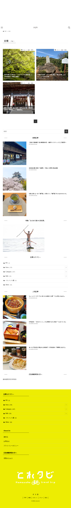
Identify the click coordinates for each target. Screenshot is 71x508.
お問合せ (7, 441)
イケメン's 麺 (10, 280)
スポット (35, 497)
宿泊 (46, 497)
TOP (25, 497)
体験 (29, 497)
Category (10, 271)
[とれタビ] (35, 27)
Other (8, 285)
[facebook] (33, 494)
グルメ (41, 497)
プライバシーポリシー (11, 445)
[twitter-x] (35, 494)
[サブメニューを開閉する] (66, 267)
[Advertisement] (35, 13)
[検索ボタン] (69, 27)
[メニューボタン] (2, 27)
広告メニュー (8, 458)
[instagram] (38, 494)
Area (8, 267)
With (8, 276)
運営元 (6, 437)
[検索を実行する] (66, 131)
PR (7, 263)
